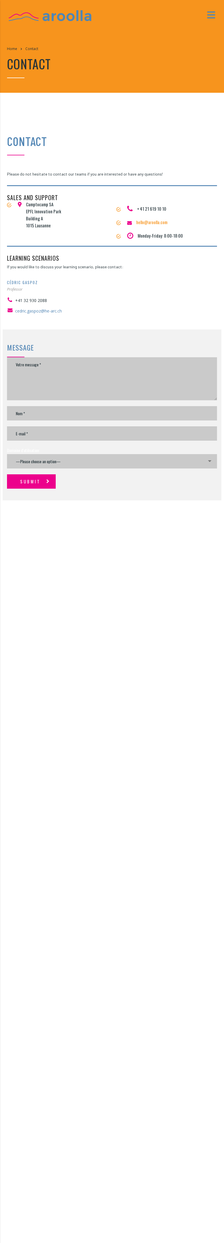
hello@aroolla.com (151, 222)
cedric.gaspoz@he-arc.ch (38, 311)
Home (12, 48)
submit (30, 481)
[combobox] (112, 461)
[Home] (50, 14)
